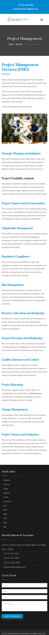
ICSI (5, 506)
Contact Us (7, 501)
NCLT (5, 518)
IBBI (5, 514)
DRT (5, 523)
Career (6, 497)
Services (6, 484)
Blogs (5, 489)
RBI (4, 527)
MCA (5, 510)
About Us (6, 480)
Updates (6, 493)
